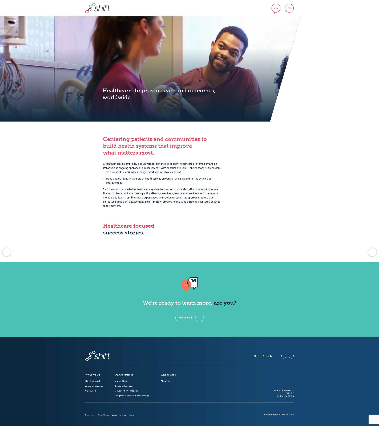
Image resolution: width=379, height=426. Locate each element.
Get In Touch (263, 356)
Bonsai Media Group (287, 415)
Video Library (122, 381)
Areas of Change (94, 386)
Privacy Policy (89, 415)
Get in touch (185, 317)
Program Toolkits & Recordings (132, 395)
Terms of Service (103, 415)
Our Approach (93, 381)
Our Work (90, 391)
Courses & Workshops (126, 391)
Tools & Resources (125, 386)
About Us (166, 381)
